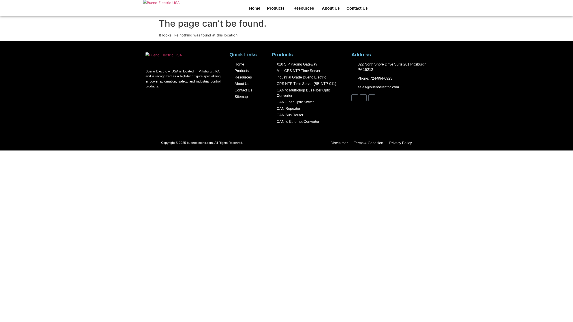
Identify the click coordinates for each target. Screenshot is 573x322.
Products (275, 8)
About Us (331, 8)
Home (254, 8)
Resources (304, 8)
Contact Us (357, 8)
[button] (277, 8)
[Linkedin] (371, 97)
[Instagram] (363, 97)
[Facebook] (354, 97)
